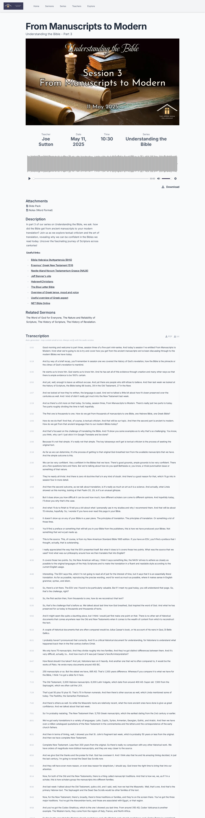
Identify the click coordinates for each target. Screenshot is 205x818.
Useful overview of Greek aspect (49, 297)
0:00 (32, 347)
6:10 (32, 630)
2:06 (32, 442)
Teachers (76, 6)
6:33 (32, 651)
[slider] (91, 178)
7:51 (32, 713)
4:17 (32, 550)
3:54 (32, 529)
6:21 (32, 640)
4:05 (32, 539)
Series (63, 6)
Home (36, 6)
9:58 (32, 808)
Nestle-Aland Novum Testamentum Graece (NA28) (59, 270)
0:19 (32, 361)
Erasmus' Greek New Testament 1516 (52, 265)
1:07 (32, 393)
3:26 (32, 508)
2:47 (32, 476)
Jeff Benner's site (41, 276)
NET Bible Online (40, 303)
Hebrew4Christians (42, 281)
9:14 (32, 776)
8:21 (32, 734)
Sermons (49, 6)
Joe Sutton (46, 141)
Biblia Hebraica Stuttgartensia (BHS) (51, 259)
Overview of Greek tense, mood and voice (55, 292)
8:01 (32, 720)
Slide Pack (35, 205)
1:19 (32, 403)
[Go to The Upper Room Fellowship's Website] (13, 6)
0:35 (32, 372)
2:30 (32, 463)
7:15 (32, 682)
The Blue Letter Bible (42, 286)
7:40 (32, 703)
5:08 (32, 588)
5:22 (32, 598)
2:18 (32, 452)
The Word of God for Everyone (44, 317)
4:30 (32, 560)
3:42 (32, 518)
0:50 (32, 382)
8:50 (32, 755)
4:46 (32, 574)
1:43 (32, 421)
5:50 (32, 616)
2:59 (32, 487)
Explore (91, 6)
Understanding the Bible (146, 141)
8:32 (32, 745)
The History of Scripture (51, 321)
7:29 (32, 692)
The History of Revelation (81, 321)
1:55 (32, 431)
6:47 (32, 661)
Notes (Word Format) (41, 210)
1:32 (32, 414)
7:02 (32, 671)
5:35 (32, 605)
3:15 (32, 497)
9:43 (32, 797)
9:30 (32, 787)
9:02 (32, 766)
